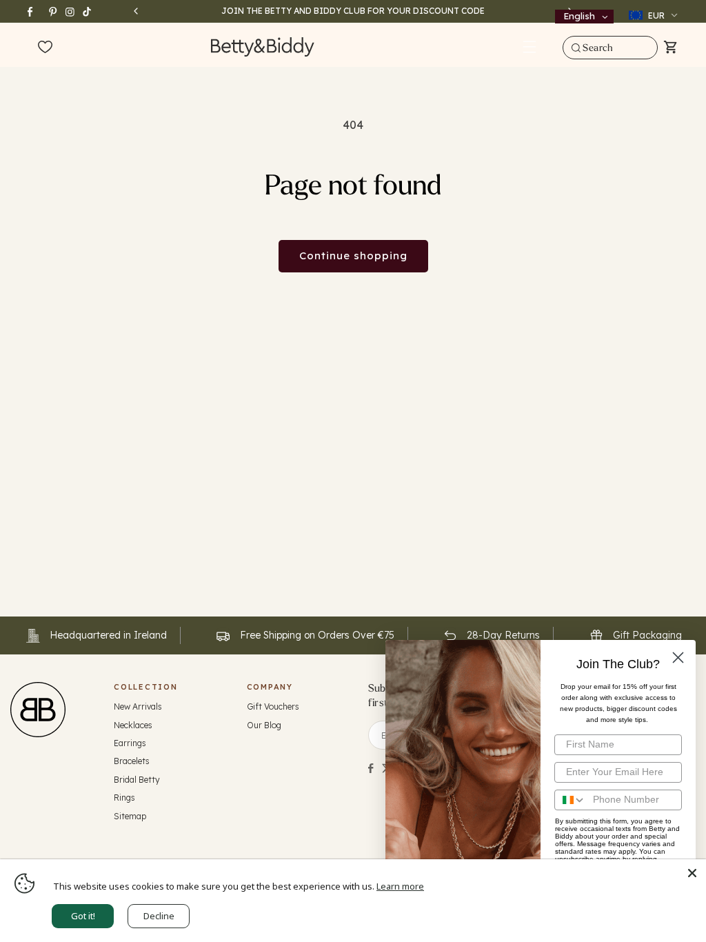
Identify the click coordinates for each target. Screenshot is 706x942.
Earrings (130, 743)
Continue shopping (353, 255)
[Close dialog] (678, 657)
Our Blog (264, 725)
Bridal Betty (137, 779)
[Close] (692, 873)
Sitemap (130, 816)
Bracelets (132, 761)
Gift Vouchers (273, 706)
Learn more (400, 886)
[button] (529, 47)
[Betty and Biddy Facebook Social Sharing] (371, 768)
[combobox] (610, 47)
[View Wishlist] (45, 47)
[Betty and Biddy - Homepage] (262, 46)
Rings (124, 797)
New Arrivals (138, 706)
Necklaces (133, 725)
